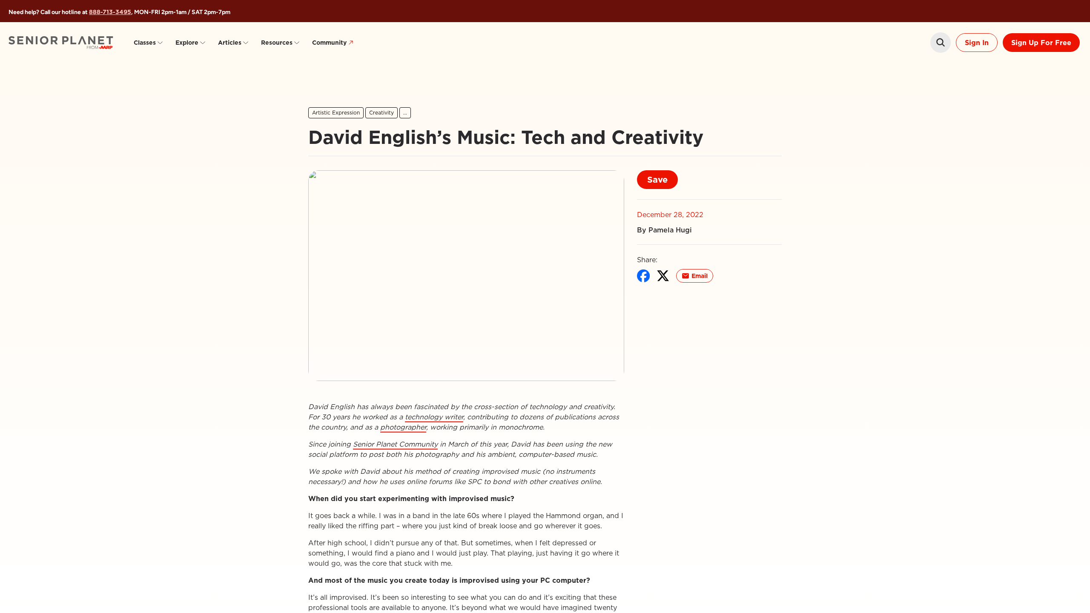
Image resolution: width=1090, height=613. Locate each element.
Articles (229, 42)
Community (329, 42)
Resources (277, 42)
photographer (403, 427)
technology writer (434, 416)
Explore (186, 42)
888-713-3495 (110, 12)
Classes (145, 42)
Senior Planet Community (395, 444)
